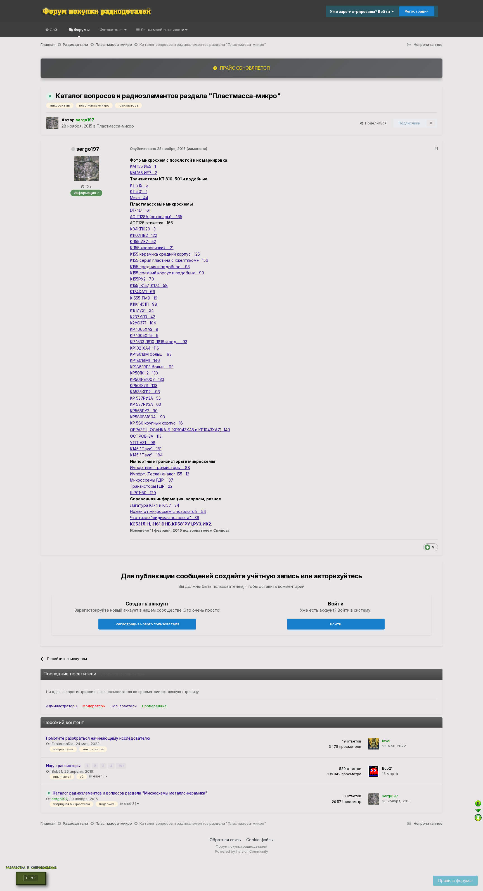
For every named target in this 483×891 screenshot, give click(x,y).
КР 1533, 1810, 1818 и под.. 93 (158, 341)
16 (120, 766)
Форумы (81, 29)
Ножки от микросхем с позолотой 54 (168, 511)
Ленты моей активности (162, 29)
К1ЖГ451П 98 (143, 304)
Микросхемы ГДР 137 (151, 480)
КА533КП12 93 (145, 391)
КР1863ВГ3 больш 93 (152, 366)
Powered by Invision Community (241, 851)
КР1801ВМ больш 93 (151, 354)
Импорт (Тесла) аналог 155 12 (159, 474)
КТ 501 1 (138, 191)
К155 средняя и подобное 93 (160, 266)
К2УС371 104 (143, 322)
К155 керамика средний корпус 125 (165, 254)
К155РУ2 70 (142, 279)
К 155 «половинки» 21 (152, 247)
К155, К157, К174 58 (149, 285)
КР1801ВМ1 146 (145, 360)
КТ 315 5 (139, 185)
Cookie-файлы (259, 839)
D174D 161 (140, 210)
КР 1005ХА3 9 (144, 329)
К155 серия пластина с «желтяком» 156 (169, 260)
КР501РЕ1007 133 (147, 379)
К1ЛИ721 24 (142, 310)
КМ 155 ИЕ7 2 (143, 172)
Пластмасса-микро (115, 126)
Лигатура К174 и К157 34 (154, 505)
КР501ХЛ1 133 (143, 385)
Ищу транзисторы (64, 765)
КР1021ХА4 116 (144, 348)
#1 (436, 148)
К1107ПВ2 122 (143, 235)
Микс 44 (139, 197)
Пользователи (124, 706)
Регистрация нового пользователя (147, 624)
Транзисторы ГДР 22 (151, 486)
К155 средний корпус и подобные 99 (167, 272)
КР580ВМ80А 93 (147, 416)
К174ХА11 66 (142, 291)
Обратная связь (225, 839)
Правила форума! (455, 880)
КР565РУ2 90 (144, 410)
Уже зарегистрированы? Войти (361, 11)
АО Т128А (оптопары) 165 (156, 216)
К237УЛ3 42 (142, 316)
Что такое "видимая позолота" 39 (164, 517)
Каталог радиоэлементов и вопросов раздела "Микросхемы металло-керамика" (130, 793)
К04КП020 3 (143, 229)
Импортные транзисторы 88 (160, 467)
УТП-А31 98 (142, 442)
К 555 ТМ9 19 (143, 298)
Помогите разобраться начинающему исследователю (98, 738)
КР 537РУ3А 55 (145, 398)
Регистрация (416, 11)
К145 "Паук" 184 (146, 454)
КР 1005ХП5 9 (144, 335)
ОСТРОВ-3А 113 (146, 436)
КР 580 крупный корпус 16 (156, 423)
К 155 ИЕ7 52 (143, 241)
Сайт (54, 29)
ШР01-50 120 (143, 492)
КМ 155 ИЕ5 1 (143, 166)
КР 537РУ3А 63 (145, 404)
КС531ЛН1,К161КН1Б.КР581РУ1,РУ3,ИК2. (171, 524)
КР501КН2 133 (144, 373)
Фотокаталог (112, 29)
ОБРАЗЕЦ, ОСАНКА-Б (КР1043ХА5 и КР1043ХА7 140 (180, 429)
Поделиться (375, 123)
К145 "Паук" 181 (146, 448)
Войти (335, 624)
